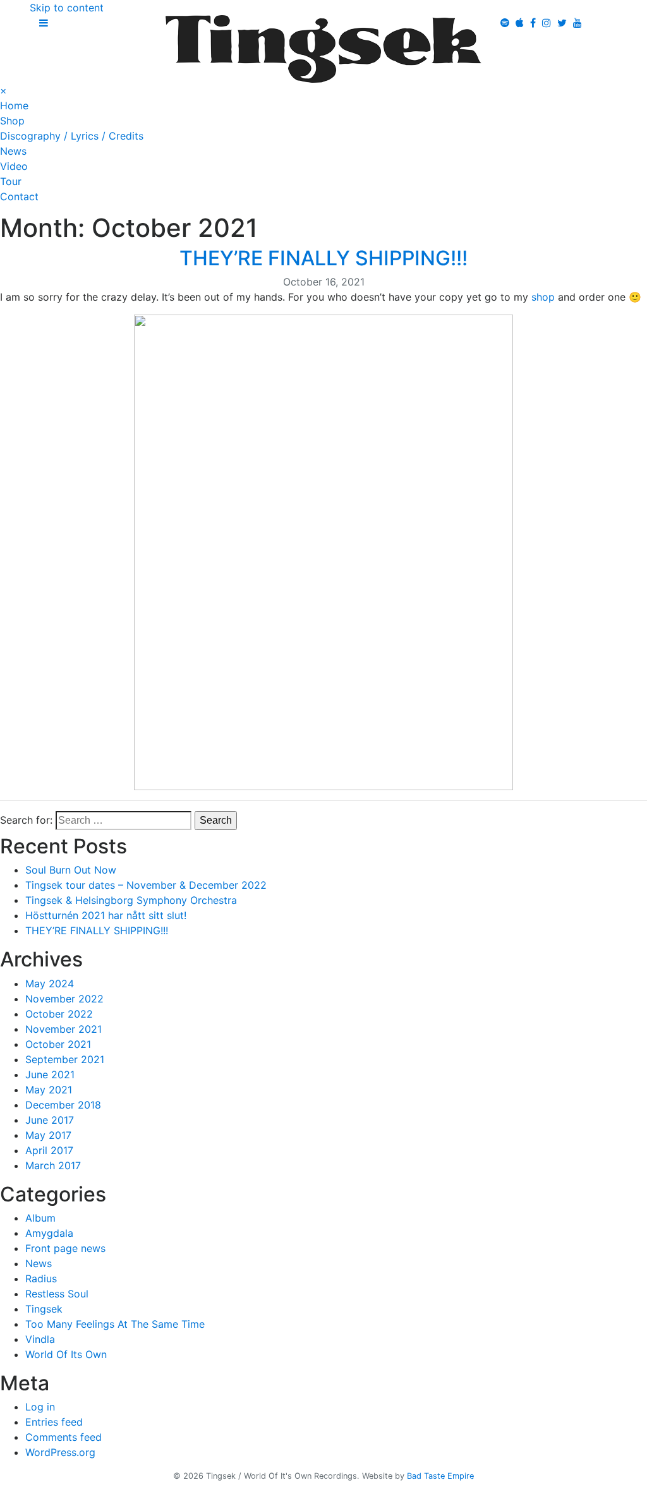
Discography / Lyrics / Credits (71, 135)
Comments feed (63, 1437)
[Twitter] (562, 22)
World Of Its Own (66, 1354)
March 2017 (53, 1165)
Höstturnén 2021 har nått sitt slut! (105, 915)
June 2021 (50, 1074)
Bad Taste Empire (440, 1476)
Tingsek (44, 1308)
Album (40, 1218)
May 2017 (48, 1135)
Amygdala (49, 1233)
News (13, 151)
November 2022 (64, 998)
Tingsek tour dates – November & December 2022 (146, 885)
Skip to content (67, 7)
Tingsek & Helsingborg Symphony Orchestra (131, 900)
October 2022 (59, 1014)
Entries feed (54, 1422)
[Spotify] (504, 22)
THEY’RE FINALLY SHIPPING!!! (323, 258)
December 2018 (63, 1104)
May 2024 (49, 983)
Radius (41, 1278)
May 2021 (48, 1089)
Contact (19, 196)
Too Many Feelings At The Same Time (115, 1324)
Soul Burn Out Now (70, 869)
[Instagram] (546, 22)
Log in (40, 1406)
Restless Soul (56, 1293)
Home (14, 105)
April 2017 (49, 1150)
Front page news (65, 1248)
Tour (10, 181)
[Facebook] (533, 22)
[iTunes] (520, 22)
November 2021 (63, 1029)
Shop (12, 120)
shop (541, 297)
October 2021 (58, 1044)
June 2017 (49, 1120)
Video (14, 166)
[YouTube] (577, 22)
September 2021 (64, 1059)
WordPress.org (60, 1452)
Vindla (40, 1339)
